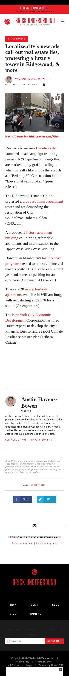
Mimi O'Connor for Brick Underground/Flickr (32, 136)
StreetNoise (17, 38)
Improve (34, 614)
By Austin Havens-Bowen (30, 79)
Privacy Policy (22, 661)
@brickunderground (23, 543)
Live (13, 614)
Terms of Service (44, 661)
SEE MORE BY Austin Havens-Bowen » (29, 440)
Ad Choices (13, 665)
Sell (55, 604)
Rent (34, 604)
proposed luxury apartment (42, 201)
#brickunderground (47, 543)
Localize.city (46, 148)
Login (29, 665)
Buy (13, 604)
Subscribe (54, 641)
